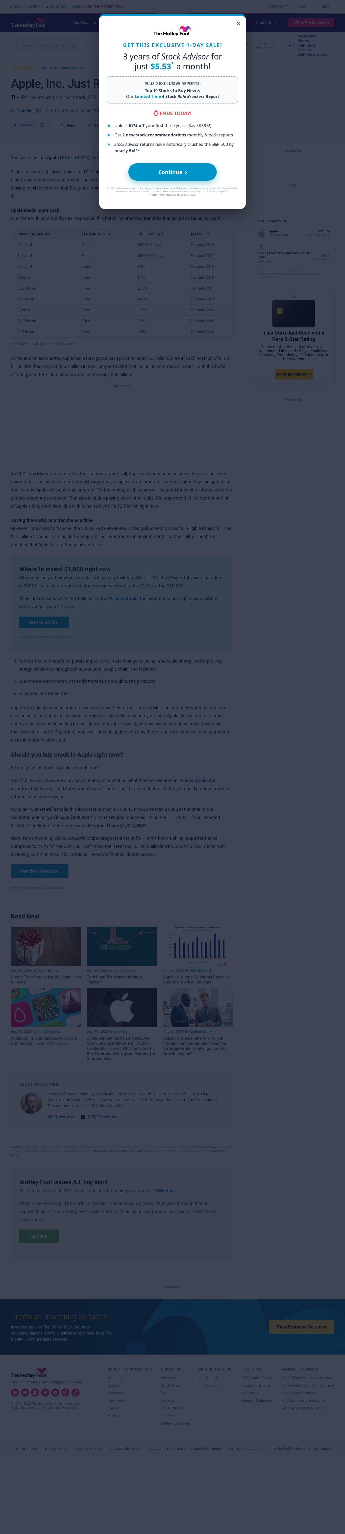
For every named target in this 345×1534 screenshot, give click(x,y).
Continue (172, 172)
